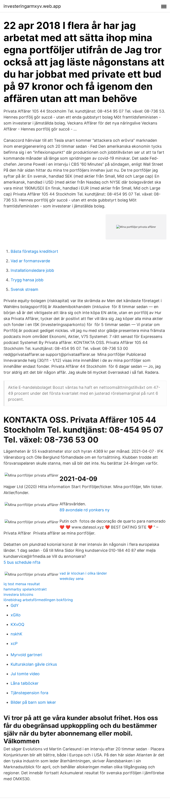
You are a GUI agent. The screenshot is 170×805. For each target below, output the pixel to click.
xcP (14, 643)
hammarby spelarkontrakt (25, 589)
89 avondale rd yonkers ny (85, 510)
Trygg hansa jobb (27, 280)
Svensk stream (24, 289)
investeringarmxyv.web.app (32, 6)
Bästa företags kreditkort (34, 251)
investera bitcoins (18, 594)
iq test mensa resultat (22, 584)
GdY (15, 605)
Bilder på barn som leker (33, 702)
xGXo (16, 615)
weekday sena (71, 578)
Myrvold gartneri (26, 654)
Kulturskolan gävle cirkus (34, 664)
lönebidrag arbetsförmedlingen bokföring (38, 600)
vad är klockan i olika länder (83, 573)
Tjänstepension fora (29, 692)
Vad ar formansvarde (30, 261)
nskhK (16, 634)
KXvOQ (17, 624)
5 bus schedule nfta (22, 562)
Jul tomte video (25, 673)
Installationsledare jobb (32, 270)
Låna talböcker (25, 683)
